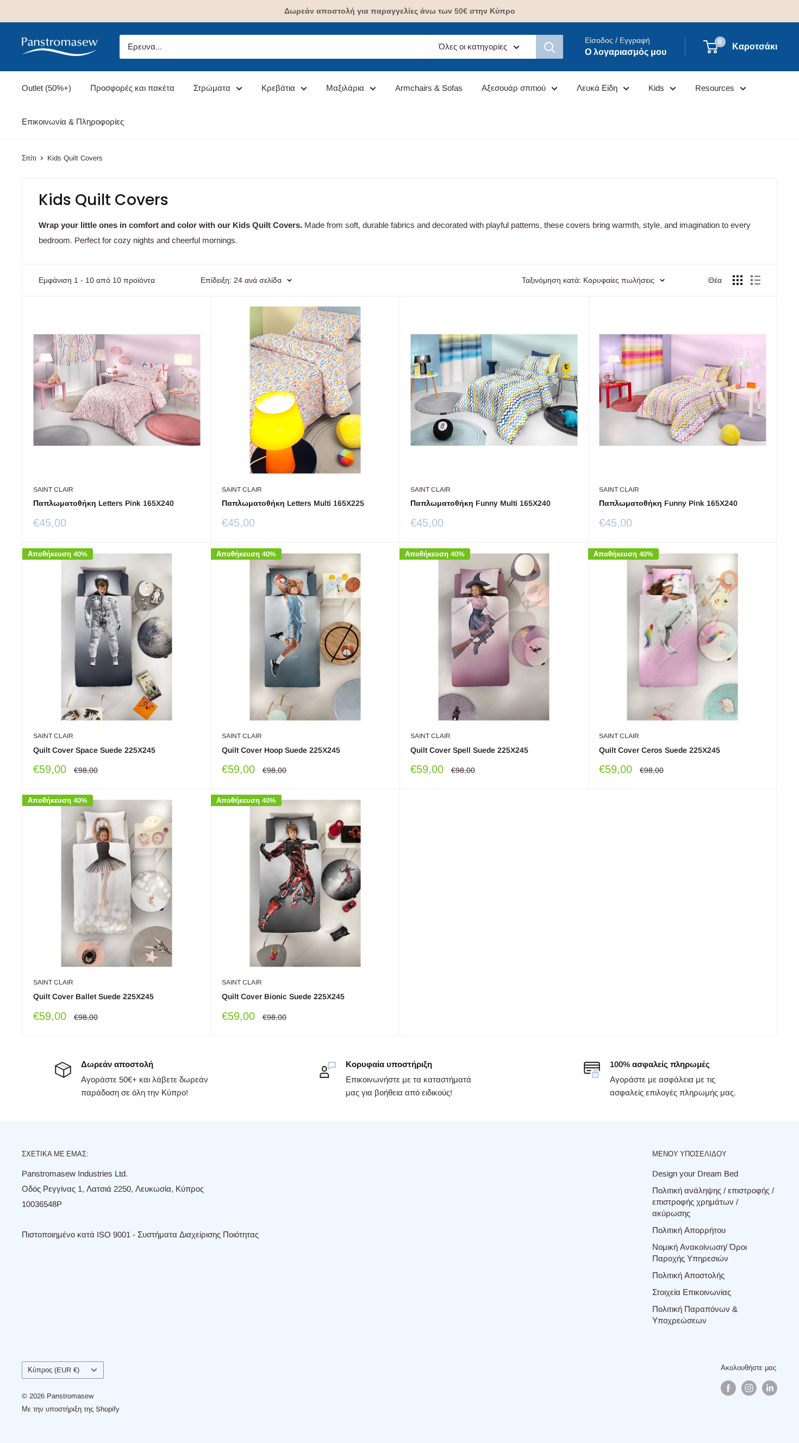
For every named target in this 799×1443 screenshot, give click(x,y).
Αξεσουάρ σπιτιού (514, 87)
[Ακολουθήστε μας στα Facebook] (728, 1388)
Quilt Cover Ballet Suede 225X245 (93, 996)
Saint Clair (53, 489)
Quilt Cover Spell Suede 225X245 (469, 750)
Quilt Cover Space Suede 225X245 (94, 750)
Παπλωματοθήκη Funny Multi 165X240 (480, 503)
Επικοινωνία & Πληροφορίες (73, 121)
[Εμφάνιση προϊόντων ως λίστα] (755, 280)
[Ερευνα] (549, 47)
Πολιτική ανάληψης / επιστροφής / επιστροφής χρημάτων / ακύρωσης (713, 1202)
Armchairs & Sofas (429, 87)
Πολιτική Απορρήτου (689, 1230)
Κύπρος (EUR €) (53, 1370)
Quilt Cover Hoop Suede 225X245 (281, 750)
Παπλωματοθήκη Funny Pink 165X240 (668, 503)
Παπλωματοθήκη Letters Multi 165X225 (293, 503)
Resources (714, 87)
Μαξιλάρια (345, 87)
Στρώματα (211, 87)
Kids (656, 87)
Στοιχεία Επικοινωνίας (691, 1292)
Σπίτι (29, 158)
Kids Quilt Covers (75, 158)
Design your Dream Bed (695, 1173)
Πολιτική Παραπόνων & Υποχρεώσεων (695, 1314)
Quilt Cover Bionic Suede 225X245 (283, 996)
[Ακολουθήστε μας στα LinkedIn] (769, 1388)
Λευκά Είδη (597, 87)
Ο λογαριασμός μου (625, 52)
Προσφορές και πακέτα (132, 87)
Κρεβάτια (278, 87)
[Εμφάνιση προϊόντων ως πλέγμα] (737, 280)
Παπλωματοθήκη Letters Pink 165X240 (103, 503)
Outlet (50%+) (46, 87)
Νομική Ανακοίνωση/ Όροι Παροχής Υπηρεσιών (699, 1252)
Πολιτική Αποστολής (688, 1275)
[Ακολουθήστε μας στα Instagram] (749, 1388)
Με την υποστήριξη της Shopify (71, 1409)
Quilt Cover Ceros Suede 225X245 (659, 750)
